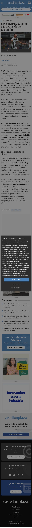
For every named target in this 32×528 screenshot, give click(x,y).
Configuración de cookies (9, 275)
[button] (16, 288)
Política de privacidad (22, 275)
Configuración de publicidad (9, 271)
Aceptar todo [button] (16, 279)
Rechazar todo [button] (16, 284)
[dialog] (16, 263)
